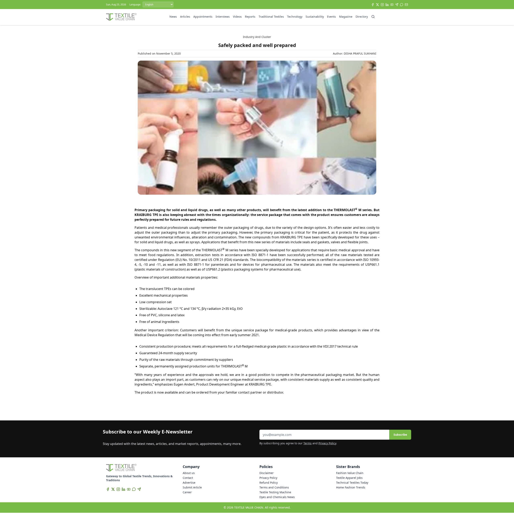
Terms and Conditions (274, 487)
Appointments (202, 16)
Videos (237, 16)
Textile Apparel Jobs (349, 478)
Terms (307, 443)
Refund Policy (268, 482)
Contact (188, 478)
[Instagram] (382, 4)
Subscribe (400, 434)
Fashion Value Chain (349, 473)
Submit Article (192, 487)
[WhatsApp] (401, 4)
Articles (185, 16)
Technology (294, 16)
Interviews (223, 16)
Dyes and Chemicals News (277, 497)
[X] (377, 4)
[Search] (373, 17)
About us (189, 473)
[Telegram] (396, 4)
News (173, 16)
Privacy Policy (327, 443)
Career (187, 492)
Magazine (345, 16)
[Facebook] (372, 4)
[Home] (121, 17)
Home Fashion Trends (350, 487)
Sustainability (315, 16)
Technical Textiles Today (352, 482)
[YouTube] (392, 4)
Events (331, 16)
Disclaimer (266, 473)
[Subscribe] (406, 4)
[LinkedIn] (387, 4)
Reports (250, 16)
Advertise (189, 482)
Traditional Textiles (271, 16)
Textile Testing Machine (275, 492)
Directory (362, 16)
